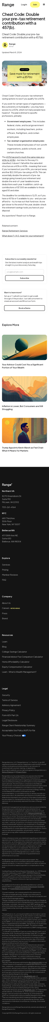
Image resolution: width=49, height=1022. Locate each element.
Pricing (5, 569)
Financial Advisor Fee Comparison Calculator (22, 656)
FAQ (4, 579)
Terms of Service (10, 700)
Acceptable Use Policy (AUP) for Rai (18, 730)
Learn (4, 641)
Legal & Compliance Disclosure (26, 886)
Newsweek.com (29, 989)
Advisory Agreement (11, 705)
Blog (4, 646)
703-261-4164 (9, 507)
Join (35, 4)
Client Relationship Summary (21, 888)
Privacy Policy (8, 710)
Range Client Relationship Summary (18, 725)
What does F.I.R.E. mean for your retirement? (23, 235)
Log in (24, 4)
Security (6, 695)
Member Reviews (10, 574)
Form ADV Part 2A (10, 715)
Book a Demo (24, 308)
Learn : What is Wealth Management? (19, 672)
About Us (6, 603)
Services (6, 564)
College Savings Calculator (14, 651)
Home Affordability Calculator (15, 661)
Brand (5, 618)
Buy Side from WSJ (35, 962)
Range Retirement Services (15, 230)
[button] (44, 5)
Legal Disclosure (9, 720)
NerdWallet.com (30, 976)
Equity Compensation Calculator (17, 666)
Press (4, 613)
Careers (11, 608)
